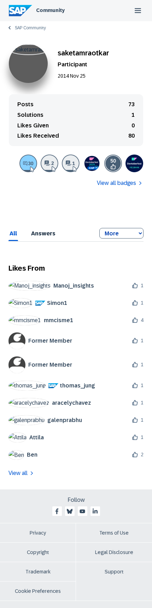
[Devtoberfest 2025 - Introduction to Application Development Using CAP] (92, 163)
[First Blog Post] (71, 163)
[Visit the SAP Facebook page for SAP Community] (57, 511)
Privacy (38, 533)
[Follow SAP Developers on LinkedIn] (95, 511)
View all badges (116, 183)
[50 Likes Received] (113, 163)
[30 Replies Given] (28, 163)
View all (18, 473)
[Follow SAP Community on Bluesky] (69, 511)
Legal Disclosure (114, 552)
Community (50, 10)
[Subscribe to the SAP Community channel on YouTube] (82, 511)
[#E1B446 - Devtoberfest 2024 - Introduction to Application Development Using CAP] (134, 163)
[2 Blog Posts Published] (49, 163)
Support (114, 571)
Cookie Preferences (38, 591)
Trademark (38, 571)
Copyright (38, 552)
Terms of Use (114, 533)
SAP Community (30, 27)
